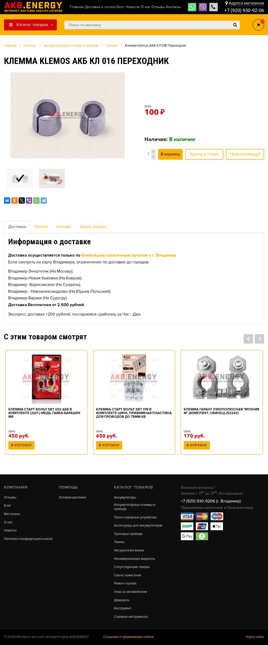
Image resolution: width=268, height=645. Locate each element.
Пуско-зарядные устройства (135, 517)
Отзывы (63, 226)
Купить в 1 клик (204, 154)
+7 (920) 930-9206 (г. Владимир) (211, 501)
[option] (67, 115)
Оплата (41, 226)
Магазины (12, 514)
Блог (7, 506)
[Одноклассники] (14, 200)
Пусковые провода (128, 534)
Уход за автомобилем (130, 592)
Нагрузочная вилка (129, 550)
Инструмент (122, 608)
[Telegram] (44, 200)
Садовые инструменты (131, 617)
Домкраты (121, 600)
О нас (8, 522)
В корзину (170, 154)
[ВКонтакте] (7, 200)
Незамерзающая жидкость (134, 559)
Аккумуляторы (125, 498)
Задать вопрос (93, 226)
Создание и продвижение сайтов (128, 637)
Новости (10, 531)
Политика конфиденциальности (28, 539)
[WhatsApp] (36, 200)
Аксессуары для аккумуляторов (138, 526)
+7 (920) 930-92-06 (244, 10)
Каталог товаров (31, 24)
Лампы (119, 542)
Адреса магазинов (246, 3)
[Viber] (29, 200)
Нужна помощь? (245, 154)
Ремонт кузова (125, 584)
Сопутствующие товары (132, 567)
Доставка (17, 226)
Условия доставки (72, 498)
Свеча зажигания (127, 575)
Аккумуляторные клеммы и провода (134, 507)
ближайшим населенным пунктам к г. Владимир (128, 255)
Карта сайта (255, 637)
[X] (22, 200)
